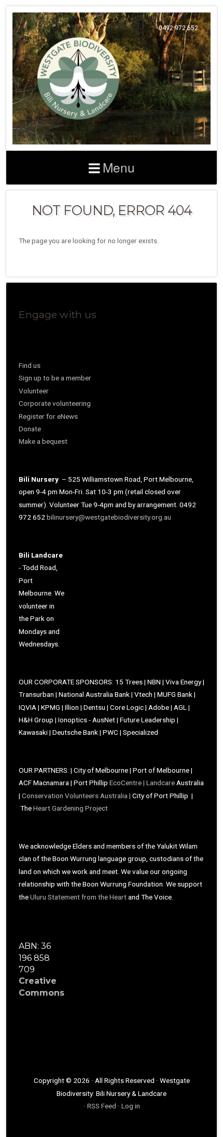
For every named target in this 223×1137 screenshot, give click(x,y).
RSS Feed (101, 1106)
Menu (119, 167)
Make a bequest (43, 441)
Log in (130, 1106)
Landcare (161, 782)
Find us (29, 365)
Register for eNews (48, 416)
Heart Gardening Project (70, 808)
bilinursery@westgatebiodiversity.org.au (109, 517)
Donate (30, 429)
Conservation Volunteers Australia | (77, 795)
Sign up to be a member (55, 378)
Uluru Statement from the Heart (78, 897)
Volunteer (34, 391)
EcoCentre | (127, 782)
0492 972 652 (178, 28)
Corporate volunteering (55, 403)
